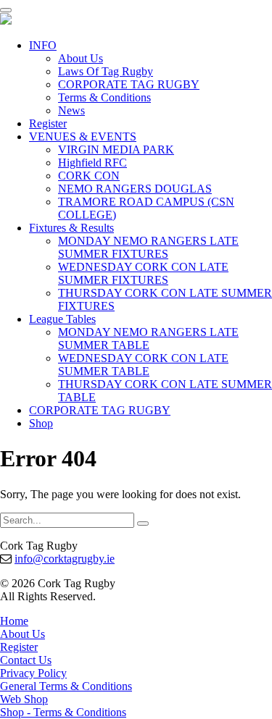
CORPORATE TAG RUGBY (128, 84)
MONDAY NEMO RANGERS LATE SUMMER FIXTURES (148, 247)
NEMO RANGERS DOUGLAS (135, 188)
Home (14, 621)
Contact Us (25, 660)
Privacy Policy (33, 673)
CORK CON (89, 175)
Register (48, 123)
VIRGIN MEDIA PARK (116, 149)
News (71, 110)
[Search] (143, 523)
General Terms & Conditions (66, 686)
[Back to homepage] (6, 20)
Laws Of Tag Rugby (105, 71)
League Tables (62, 319)
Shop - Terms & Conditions (63, 712)
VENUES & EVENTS (82, 136)
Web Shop (24, 699)
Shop (41, 423)
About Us (80, 58)
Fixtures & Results (71, 228)
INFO (43, 45)
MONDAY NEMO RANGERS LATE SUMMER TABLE (148, 338)
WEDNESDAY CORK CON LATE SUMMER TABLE (143, 364)
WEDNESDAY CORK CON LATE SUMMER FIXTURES (143, 273)
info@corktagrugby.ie (65, 558)
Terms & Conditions (104, 97)
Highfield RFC (92, 162)
